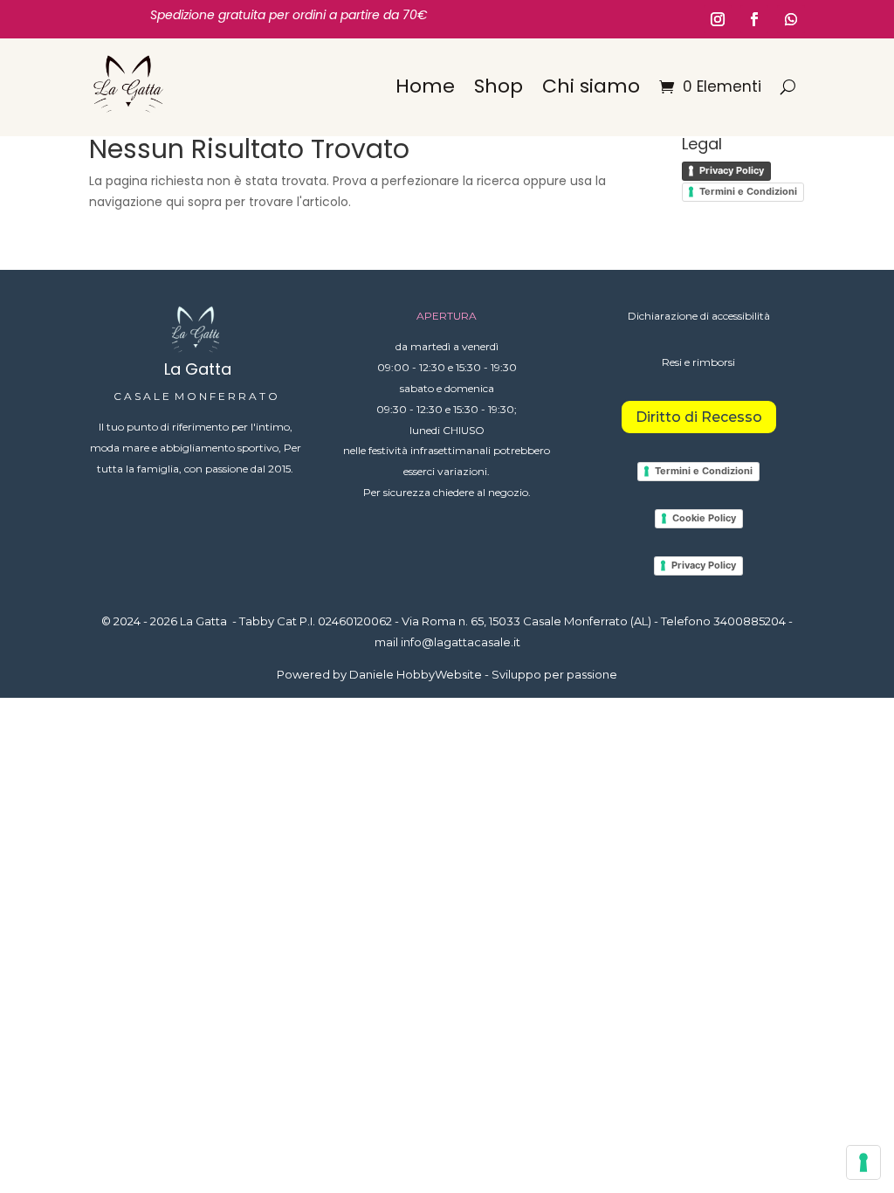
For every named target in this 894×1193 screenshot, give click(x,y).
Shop (498, 86)
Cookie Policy (704, 518)
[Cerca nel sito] (788, 86)
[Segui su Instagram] (718, 19)
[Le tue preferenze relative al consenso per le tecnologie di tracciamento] (863, 1162)
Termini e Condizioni (748, 191)
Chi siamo (591, 86)
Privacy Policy (731, 170)
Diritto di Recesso (699, 417)
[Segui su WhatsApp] (791, 19)
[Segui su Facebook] (754, 19)
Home (425, 86)
